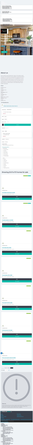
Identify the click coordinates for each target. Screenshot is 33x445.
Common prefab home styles (7, 8)
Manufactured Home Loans (7, 24)
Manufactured (6, 149)
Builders (2, 2)
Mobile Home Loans (5, 12)
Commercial (6, 154)
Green (5, 166)
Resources (3, 436)
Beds (3, 116)
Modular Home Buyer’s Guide (7, 7)
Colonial (5, 161)
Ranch (5, 159)
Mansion (5, 165)
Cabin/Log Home (6, 167)
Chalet (5, 164)
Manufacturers (4, 3)
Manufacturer (9, 109)
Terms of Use (3, 419)
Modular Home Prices (6, 20)
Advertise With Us (20, 416)
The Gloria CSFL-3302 (6, 247)
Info (17, 196)
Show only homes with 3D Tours (8, 145)
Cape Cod (5, 160)
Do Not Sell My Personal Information (26, 419)
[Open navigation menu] (1, 27)
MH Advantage (6, 155)
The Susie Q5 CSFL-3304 (7, 302)
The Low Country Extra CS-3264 (9, 357)
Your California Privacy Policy (15, 419)
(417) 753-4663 (7, 47)
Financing (3, 9)
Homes (2, 1)
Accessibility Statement (4, 420)
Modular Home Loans (5, 11)
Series (6, 131)
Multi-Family (6, 153)
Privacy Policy (8, 419)
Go (8, 370)
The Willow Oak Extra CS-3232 (8, 192)
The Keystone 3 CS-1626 (7, 330)
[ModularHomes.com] (6, 412)
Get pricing (17, 198)
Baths (3, 119)
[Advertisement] (16, 62)
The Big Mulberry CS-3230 (7, 220)
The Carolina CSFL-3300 (7, 275)
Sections (3, 139)
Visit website (7, 48)
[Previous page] (2, 368)
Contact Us (19, 415)
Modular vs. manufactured (6, 6)
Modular (5, 150)
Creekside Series (6, 134)
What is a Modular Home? (7, 18)
